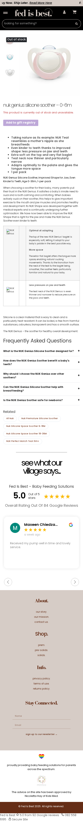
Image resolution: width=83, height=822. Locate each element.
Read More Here (38, 3)
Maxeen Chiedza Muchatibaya (39, 525)
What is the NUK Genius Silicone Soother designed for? (38, 351)
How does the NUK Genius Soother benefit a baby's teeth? (36, 363)
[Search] (76, 23)
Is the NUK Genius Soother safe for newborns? (33, 400)
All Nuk (10, 418)
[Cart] (75, 12)
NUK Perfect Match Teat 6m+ (22, 441)
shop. (41, 634)
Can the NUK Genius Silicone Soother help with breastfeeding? (33, 389)
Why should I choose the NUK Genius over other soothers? (33, 376)
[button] (5, 12)
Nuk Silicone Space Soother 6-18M (25, 426)
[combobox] (37, 23)
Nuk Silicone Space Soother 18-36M (26, 434)
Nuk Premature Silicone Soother (39, 418)
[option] (10, 57)
